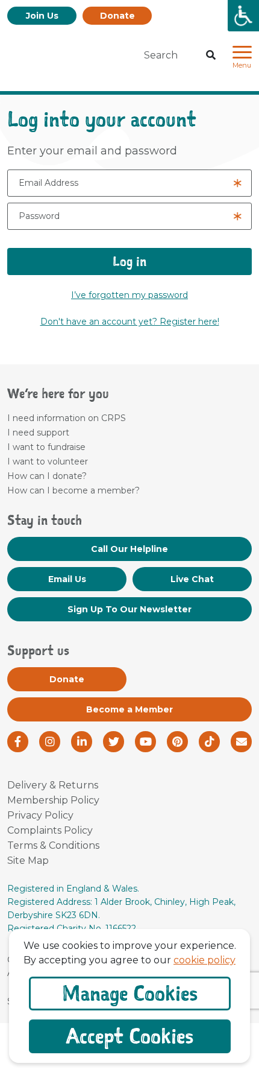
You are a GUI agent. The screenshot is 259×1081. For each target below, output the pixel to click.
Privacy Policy (40, 815)
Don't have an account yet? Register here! (129, 321)
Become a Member (129, 709)
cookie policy (204, 960)
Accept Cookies (129, 1036)
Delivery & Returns (52, 785)
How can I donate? (47, 476)
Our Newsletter (129, 609)
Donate (117, 15)
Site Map (28, 860)
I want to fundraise (46, 447)
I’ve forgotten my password (129, 295)
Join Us (42, 15)
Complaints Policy (50, 830)
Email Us (67, 579)
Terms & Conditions (53, 845)
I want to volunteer (47, 461)
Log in (129, 261)
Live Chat (192, 579)
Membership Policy (53, 800)
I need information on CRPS (66, 418)
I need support (38, 432)
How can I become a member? (73, 490)
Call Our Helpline (129, 549)
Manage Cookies (130, 993)
